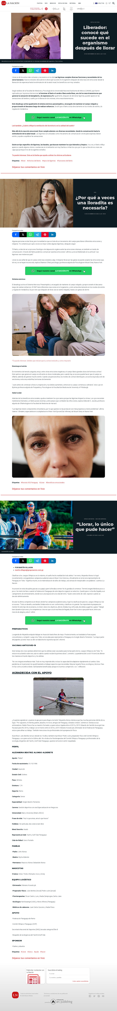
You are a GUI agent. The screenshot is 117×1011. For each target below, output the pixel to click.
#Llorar (41, 482)
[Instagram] (98, 996)
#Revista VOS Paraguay (29, 482)
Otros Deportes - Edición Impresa (95, 519)
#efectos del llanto (34, 161)
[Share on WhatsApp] (30, 70)
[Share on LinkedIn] (52, 70)
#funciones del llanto (64, 161)
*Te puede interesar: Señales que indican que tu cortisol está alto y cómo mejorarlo (41, 361)
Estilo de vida (95, 22)
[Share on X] (23, 70)
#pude (36, 952)
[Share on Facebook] (15, 70)
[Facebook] (89, 996)
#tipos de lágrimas (49, 161)
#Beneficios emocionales (55, 482)
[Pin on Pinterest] (45, 70)
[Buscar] (114, 3)
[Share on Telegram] (37, 70)
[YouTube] (103, 996)
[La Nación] (10, 3)
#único (30, 952)
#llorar (23, 161)
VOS (95, 192)
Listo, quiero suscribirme (80, 981)
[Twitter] (94, 996)
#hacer (42, 952)
